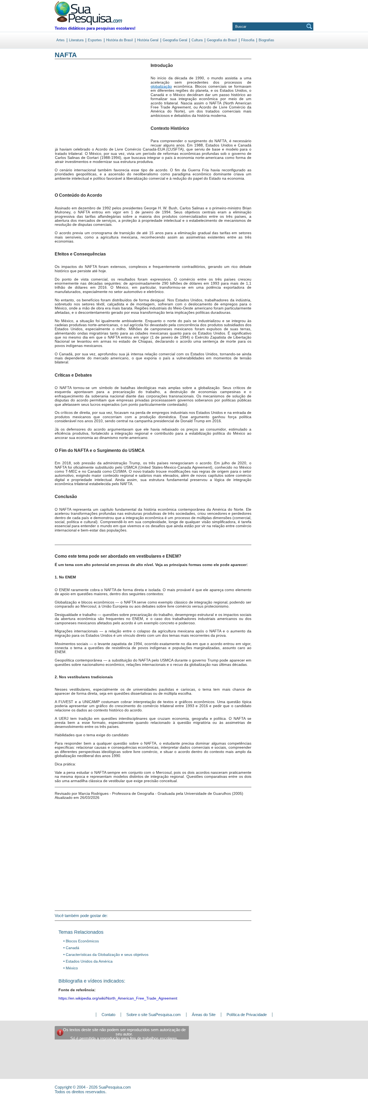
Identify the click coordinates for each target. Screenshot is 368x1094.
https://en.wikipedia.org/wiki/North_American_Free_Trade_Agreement (117, 998)
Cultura (197, 40)
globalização (161, 86)
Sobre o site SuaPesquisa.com (153, 1014)
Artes (60, 40)
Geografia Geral (175, 40)
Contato (108, 1014)
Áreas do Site (204, 1014)
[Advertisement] (77, 107)
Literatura (76, 40)
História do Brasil (119, 40)
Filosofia (247, 40)
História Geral (147, 40)
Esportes (95, 40)
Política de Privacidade (247, 1014)
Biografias (266, 40)
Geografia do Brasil (222, 40)
